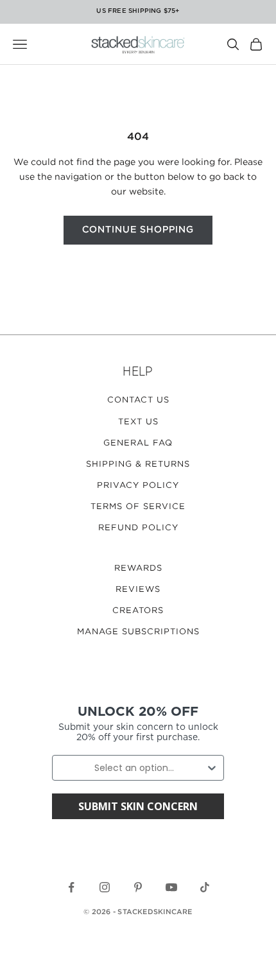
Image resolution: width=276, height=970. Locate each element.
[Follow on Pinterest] (138, 887)
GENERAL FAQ (138, 443)
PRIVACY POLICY (138, 485)
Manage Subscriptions (138, 632)
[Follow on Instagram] (104, 887)
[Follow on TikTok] (204, 887)
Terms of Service (138, 506)
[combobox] (134, 768)
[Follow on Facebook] (71, 887)
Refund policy (138, 528)
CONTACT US (138, 400)
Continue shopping (138, 230)
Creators (138, 610)
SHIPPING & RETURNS (138, 464)
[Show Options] (211, 768)
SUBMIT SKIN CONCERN (138, 806)
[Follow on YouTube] (171, 887)
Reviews (138, 589)
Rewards (138, 568)
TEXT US (138, 422)
